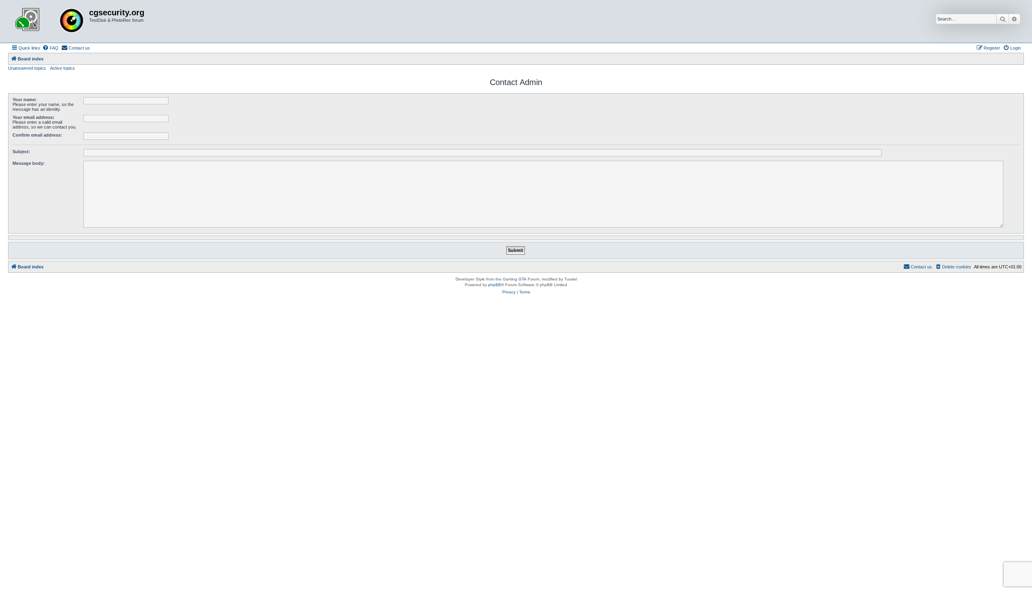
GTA (522, 279)
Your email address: (33, 117)
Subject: (21, 151)
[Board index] (49, 21)
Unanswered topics (27, 68)
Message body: (28, 163)
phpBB (494, 284)
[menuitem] (50, 48)
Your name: (24, 99)
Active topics (62, 68)
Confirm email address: (37, 135)
